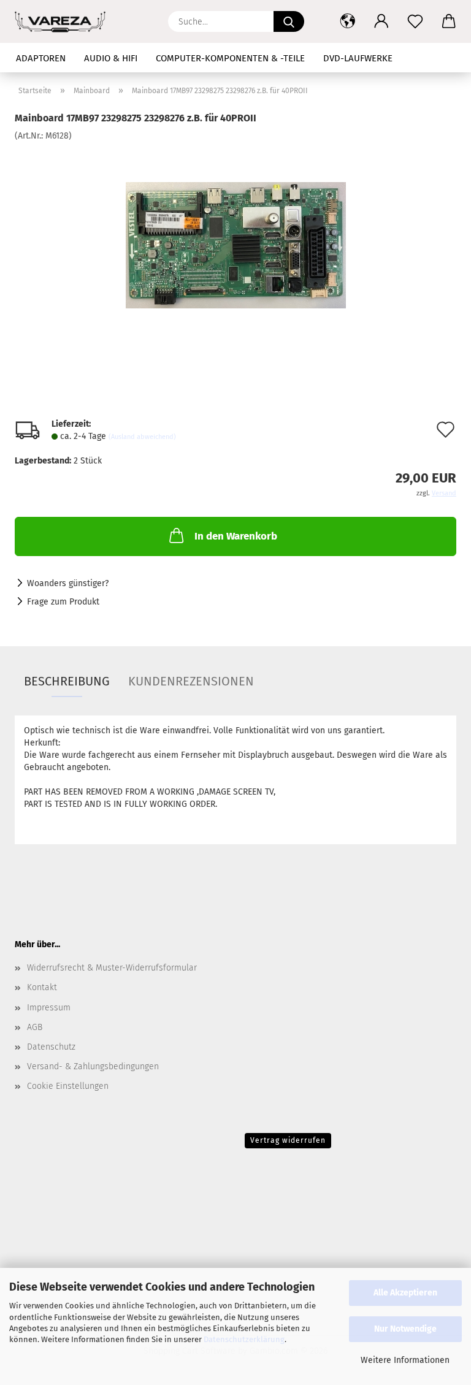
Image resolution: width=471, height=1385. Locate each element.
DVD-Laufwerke (357, 58)
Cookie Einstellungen (68, 1086)
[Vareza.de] (236, 234)
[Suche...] (289, 21)
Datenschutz (51, 1047)
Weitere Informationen (405, 1360)
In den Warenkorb (235, 536)
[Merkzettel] (415, 21)
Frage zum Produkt (63, 602)
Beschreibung (67, 681)
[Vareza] (65, 21)
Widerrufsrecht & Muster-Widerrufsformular (112, 968)
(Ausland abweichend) (142, 437)
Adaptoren (41, 58)
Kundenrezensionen (191, 681)
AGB (34, 1027)
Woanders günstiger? (68, 583)
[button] (347, 21)
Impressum (49, 1007)
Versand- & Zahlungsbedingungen (93, 1066)
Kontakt (42, 987)
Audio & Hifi (110, 58)
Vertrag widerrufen (288, 1140)
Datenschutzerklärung (244, 1339)
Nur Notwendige (405, 1329)
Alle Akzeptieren (405, 1293)
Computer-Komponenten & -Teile (230, 58)
